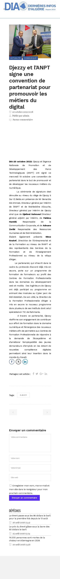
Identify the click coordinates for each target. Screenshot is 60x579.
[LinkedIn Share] (25, 361)
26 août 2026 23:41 (21, 522)
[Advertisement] (30, 141)
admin (26, 115)
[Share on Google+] (41, 373)
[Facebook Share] (11, 361)
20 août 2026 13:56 (21, 544)
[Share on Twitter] (37, 373)
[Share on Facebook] (33, 373)
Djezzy (23, 395)
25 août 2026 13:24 (21, 533)
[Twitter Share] (18, 361)
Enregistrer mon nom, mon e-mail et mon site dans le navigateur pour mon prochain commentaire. (29, 489)
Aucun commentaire (23, 119)
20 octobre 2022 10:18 (22, 112)
